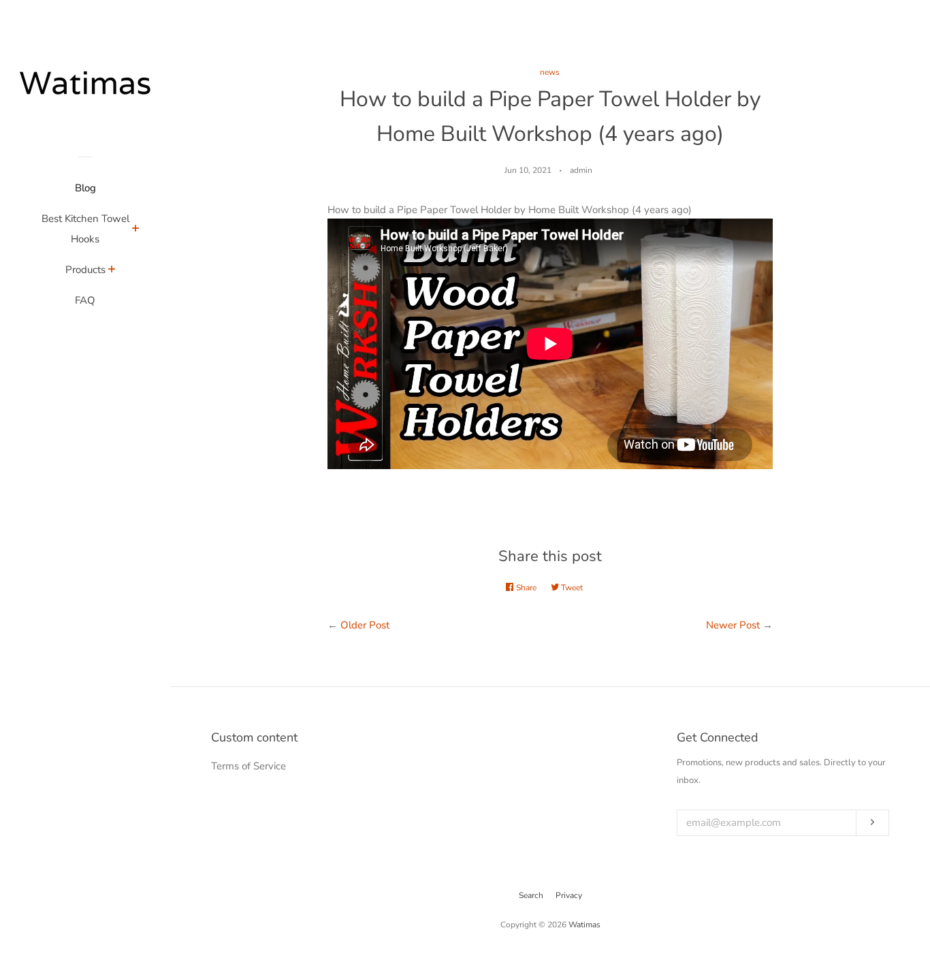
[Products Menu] (112, 271)
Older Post (364, 625)
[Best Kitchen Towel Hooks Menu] (135, 230)
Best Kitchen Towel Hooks (85, 229)
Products (85, 269)
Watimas (584, 924)
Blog (85, 188)
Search (531, 895)
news (550, 72)
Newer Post (733, 625)
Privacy (569, 895)
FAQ (85, 300)
